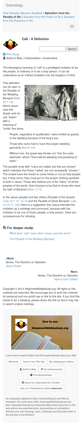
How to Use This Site (34, 361)
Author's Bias (29, 369)
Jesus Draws (13, 266)
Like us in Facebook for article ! (41, 388)
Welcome (13, 361)
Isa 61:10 (28, 147)
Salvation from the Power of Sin (42, 17)
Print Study (12, 54)
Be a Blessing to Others (61, 361)
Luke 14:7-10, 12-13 (15, 201)
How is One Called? (66, 279)
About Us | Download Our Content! (42, 382)
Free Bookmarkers (42, 374)
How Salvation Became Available (23, 13)
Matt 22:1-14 (11, 100)
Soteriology (14, 4)
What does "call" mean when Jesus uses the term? (40, 233)
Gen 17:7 (34, 189)
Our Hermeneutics (53, 369)
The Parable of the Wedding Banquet (32, 239)
